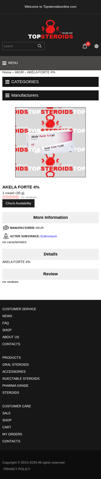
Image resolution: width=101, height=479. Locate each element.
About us (10, 337)
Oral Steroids (15, 364)
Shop (7, 330)
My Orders (12, 434)
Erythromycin (48, 236)
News (7, 316)
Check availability (18, 203)
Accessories (14, 371)
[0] (85, 46)
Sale (6, 413)
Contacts (11, 344)
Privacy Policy (17, 469)
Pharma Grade (15, 385)
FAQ (5, 323)
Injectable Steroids (20, 378)
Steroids (10, 392)
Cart (6, 427)
